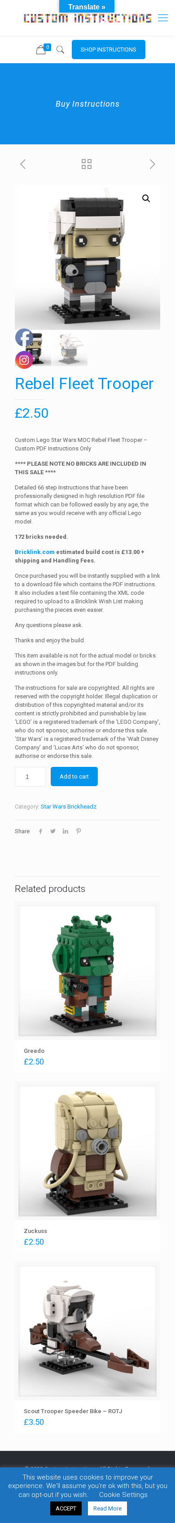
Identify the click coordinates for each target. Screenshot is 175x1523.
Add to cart (74, 776)
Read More (107, 1508)
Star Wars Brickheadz (68, 806)
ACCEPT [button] (66, 1508)
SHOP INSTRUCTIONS (108, 49)
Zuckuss (35, 1231)
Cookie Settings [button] (123, 1495)
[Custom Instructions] (87, 17)
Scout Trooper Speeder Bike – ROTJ (73, 1411)
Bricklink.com (35, 552)
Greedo (34, 1050)
